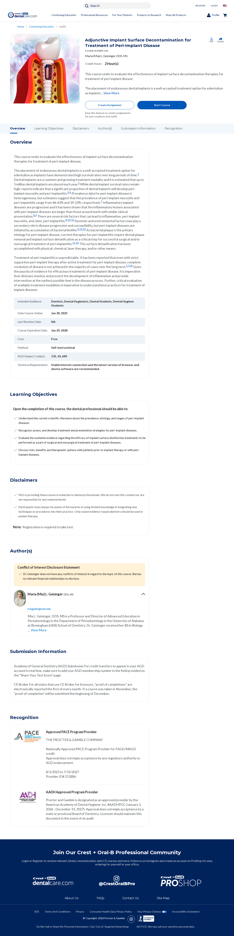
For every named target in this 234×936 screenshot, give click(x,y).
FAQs (100, 898)
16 (77, 242)
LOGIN (214, 5)
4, (66, 219)
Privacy (80, 911)
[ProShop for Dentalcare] (181, 881)
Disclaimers (81, 128)
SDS (36, 911)
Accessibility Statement (186, 911)
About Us (71, 898)
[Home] (22, 15)
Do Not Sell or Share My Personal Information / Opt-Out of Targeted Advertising (83, 926)
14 (84, 229)
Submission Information (138, 128)
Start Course (162, 105)
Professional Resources (94, 15)
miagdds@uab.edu (39, 608)
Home (20, 26)
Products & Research (149, 15)
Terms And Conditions (57, 911)
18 (130, 265)
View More (111, 93)
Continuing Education (63, 15)
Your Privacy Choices (149, 911)
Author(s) (105, 128)
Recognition (173, 128)
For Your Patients (122, 15)
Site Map (163, 898)
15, (74, 242)
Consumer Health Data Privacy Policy (111, 911)
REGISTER (200, 5)
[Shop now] (225, 15)
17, (127, 265)
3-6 (69, 192)
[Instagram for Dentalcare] (117, 881)
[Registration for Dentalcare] (53, 881)
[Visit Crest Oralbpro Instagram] (133, 919)
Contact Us (130, 898)
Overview (17, 128)
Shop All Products (176, 15)
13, (81, 229)
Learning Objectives (48, 128)
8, (34, 215)
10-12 (70, 219)
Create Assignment (110, 105)
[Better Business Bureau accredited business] (146, 919)
